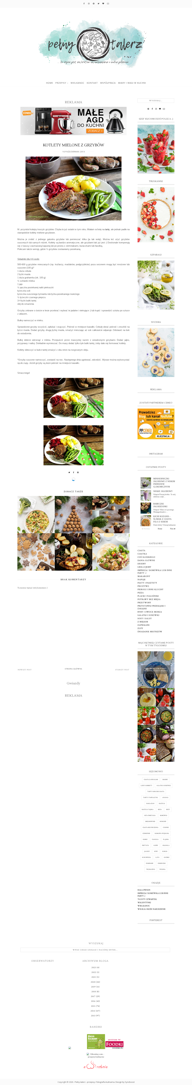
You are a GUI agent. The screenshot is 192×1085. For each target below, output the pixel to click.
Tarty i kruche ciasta (155, 792)
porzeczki (162, 863)
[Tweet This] (69, 472)
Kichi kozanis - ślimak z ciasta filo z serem (162, 519)
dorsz (145, 839)
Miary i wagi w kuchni (132, 82)
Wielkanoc (77, 82)
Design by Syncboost (125, 1082)
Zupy (140, 628)
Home (49, 82)
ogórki (166, 857)
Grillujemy (144, 567)
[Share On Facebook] (73, 472)
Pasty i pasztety (147, 583)
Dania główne (146, 560)
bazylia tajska (147, 810)
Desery (142, 563)
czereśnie (146, 833)
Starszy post (122, 670)
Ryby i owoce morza (150, 612)
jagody (147, 851)
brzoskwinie (150, 822)
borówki (163, 816)
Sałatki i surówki (148, 615)
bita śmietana (150, 816)
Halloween (144, 890)
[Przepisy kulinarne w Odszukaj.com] (96, 1056)
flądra (166, 839)
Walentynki (144, 902)
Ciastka (142, 554)
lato (157, 857)
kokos (164, 851)
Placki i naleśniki (148, 596)
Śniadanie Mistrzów (150, 631)
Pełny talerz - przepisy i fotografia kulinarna (95, 1082)
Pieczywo (143, 586)
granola (166, 845)
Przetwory (144, 602)
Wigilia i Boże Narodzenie (152, 909)
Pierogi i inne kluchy (151, 589)
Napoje (142, 579)
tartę (107, 229)
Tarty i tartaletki (150, 798)
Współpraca (108, 82)
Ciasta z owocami (151, 780)
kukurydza (146, 857)
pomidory (149, 863)
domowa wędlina (162, 833)
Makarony (144, 576)
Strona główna (73, 669)
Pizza (141, 592)
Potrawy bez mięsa (149, 599)
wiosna (162, 869)
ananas (165, 798)
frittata (145, 845)
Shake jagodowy (163, 491)
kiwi (156, 851)
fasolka (155, 839)
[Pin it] (78, 472)
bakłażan (150, 804)
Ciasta (141, 550)
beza (160, 810)
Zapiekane (144, 625)
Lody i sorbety (146, 786)
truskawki (150, 869)
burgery (163, 822)
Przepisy (60, 82)
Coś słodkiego (146, 557)
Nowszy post (25, 670)
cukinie (166, 827)
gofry (155, 845)
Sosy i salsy (145, 618)
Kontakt (92, 82)
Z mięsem (143, 621)
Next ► (173, 529)
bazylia (162, 804)
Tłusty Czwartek (147, 899)
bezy (168, 810)
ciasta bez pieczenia (150, 827)
